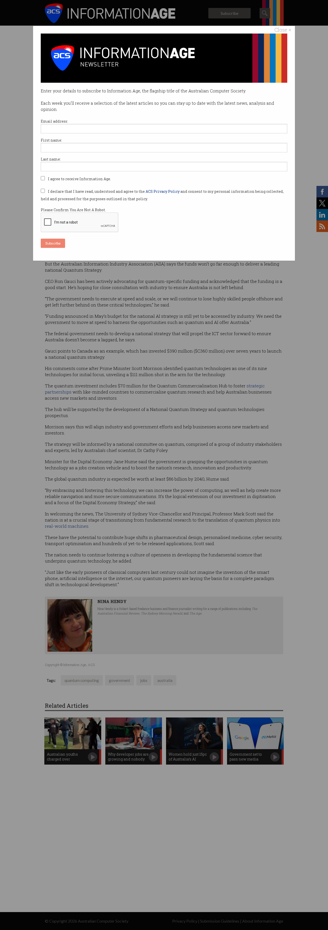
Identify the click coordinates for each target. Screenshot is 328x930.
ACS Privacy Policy (163, 191)
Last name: (51, 159)
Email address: (54, 121)
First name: (51, 140)
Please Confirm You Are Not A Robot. (73, 209)
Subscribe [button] (52, 243)
